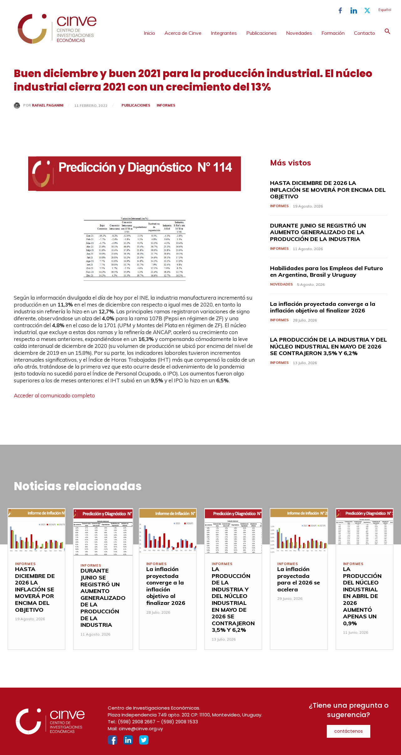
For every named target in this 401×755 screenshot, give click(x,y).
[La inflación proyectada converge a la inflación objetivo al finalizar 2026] (167, 531)
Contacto (364, 33)
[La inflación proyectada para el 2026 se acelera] (298, 531)
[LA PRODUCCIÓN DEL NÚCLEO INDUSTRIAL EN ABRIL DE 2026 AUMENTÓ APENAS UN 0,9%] (364, 531)
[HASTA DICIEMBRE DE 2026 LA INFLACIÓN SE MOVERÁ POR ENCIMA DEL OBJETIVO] (36, 531)
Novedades (299, 33)
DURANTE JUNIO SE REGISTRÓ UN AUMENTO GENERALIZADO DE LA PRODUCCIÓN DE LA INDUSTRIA (318, 232)
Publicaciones (261, 33)
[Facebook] (340, 10)
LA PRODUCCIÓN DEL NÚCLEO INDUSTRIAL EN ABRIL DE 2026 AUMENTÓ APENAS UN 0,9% (362, 596)
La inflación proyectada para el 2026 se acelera (298, 579)
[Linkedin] (353, 10)
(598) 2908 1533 (179, 721)
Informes (166, 105)
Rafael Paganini (47, 105)
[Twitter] (367, 10)
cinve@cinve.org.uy (141, 728)
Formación (333, 33)
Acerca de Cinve (182, 33)
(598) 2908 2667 (136, 721)
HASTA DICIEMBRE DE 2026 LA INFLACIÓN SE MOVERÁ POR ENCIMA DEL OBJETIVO (328, 189)
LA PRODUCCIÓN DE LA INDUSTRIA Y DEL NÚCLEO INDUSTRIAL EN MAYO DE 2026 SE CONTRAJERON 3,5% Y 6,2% (328, 346)
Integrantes (224, 33)
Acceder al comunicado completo (54, 395)
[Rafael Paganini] (18, 105)
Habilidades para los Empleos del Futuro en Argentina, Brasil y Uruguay (326, 272)
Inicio (149, 33)
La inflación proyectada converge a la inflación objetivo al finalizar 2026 (322, 307)
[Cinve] (57, 42)
